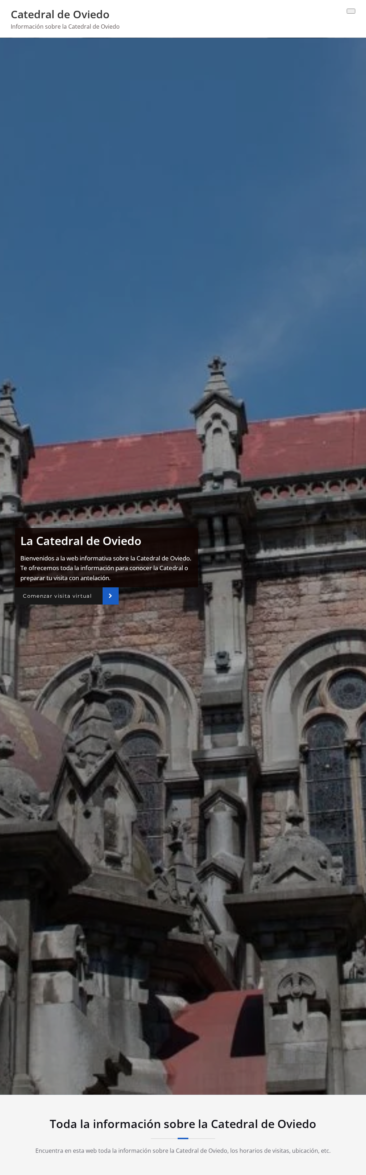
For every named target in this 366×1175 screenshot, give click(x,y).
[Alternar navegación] (351, 11)
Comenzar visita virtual (57, 596)
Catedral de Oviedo (60, 14)
